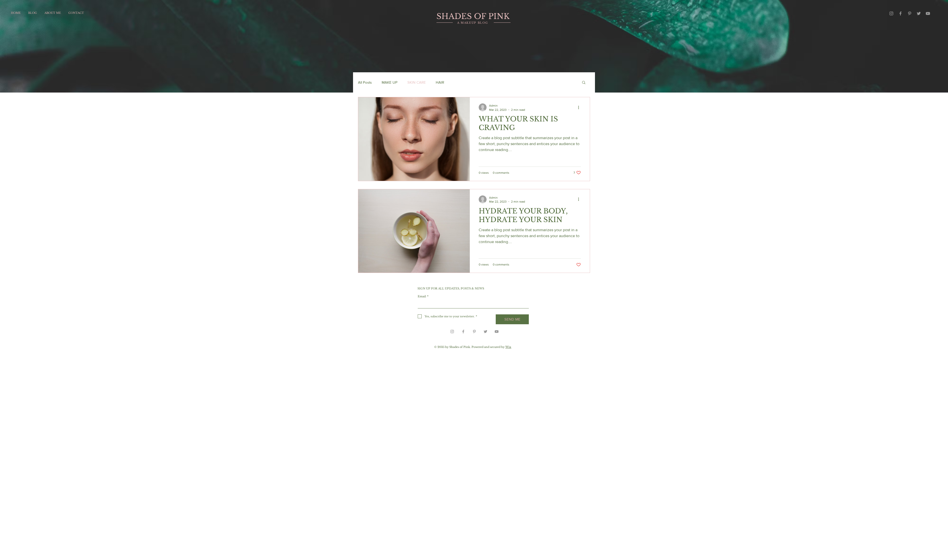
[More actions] (580, 107)
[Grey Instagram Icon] (891, 13)
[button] (583, 82)
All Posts (365, 82)
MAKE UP (389, 82)
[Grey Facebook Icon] (900, 13)
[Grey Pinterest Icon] (909, 13)
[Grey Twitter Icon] (918, 13)
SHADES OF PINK (473, 16)
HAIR (440, 82)
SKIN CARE (416, 82)
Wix (508, 347)
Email (423, 296)
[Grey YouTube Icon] (927, 13)
